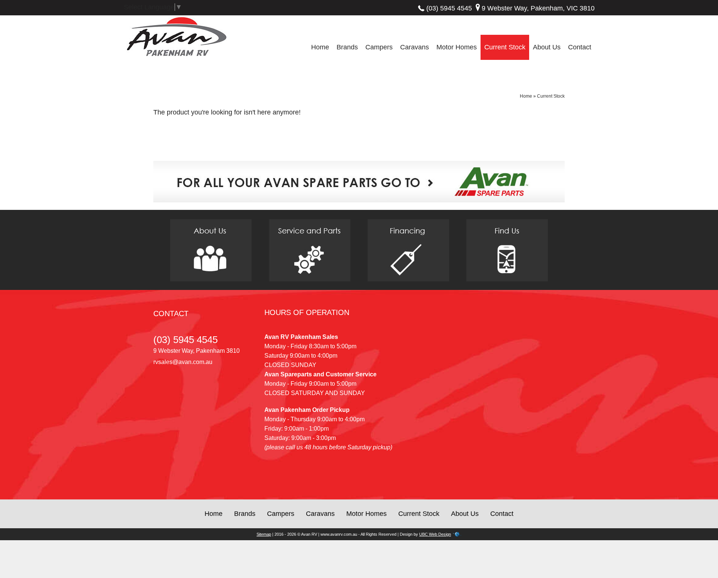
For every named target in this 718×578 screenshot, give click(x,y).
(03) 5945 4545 (449, 8)
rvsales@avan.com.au (182, 362)
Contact (579, 47)
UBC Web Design (435, 534)
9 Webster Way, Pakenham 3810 (196, 351)
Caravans (414, 47)
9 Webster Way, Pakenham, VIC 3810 (538, 8)
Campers (379, 47)
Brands (347, 47)
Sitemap (264, 534)
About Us (547, 47)
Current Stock (504, 47)
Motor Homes (456, 47)
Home (320, 47)
